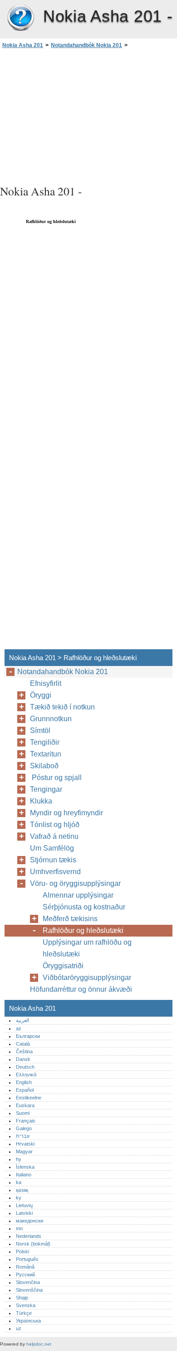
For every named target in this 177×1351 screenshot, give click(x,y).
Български (28, 1036)
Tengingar (46, 789)
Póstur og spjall (57, 777)
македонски (29, 1220)
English (24, 1082)
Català (23, 1044)
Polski (22, 1251)
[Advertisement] (88, 115)
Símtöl (40, 730)
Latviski (24, 1213)
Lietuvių (24, 1205)
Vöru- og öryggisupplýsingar (75, 883)
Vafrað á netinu (54, 836)
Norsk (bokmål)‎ (33, 1243)
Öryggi (40, 695)
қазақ (22, 1190)
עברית (23, 1136)
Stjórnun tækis (53, 860)
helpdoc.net (38, 1343)
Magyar (24, 1151)
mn (19, 1228)
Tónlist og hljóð (54, 824)
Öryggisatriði (63, 966)
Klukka (41, 801)
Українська (28, 1320)
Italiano (23, 1174)
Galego (24, 1128)
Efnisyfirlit (45, 683)
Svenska (25, 1305)
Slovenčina (28, 1282)
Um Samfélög (52, 848)
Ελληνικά (26, 1074)
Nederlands (28, 1236)
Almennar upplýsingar (78, 895)
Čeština (24, 1051)
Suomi (23, 1113)
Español (25, 1090)
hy (18, 1159)
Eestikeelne (28, 1097)
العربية (22, 1020)
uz (18, 1328)
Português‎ (27, 1259)
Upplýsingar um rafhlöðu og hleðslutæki (87, 948)
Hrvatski (25, 1143)
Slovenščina (29, 1290)
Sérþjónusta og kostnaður (84, 907)
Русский (25, 1274)
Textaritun (45, 754)
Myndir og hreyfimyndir (66, 813)
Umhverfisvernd (55, 871)
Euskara (25, 1105)
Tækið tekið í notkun (62, 707)
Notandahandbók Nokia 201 (86, 45)
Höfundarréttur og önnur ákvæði (81, 989)
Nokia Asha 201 (20, 18)
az (18, 1028)
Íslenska (25, 1167)
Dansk (23, 1059)
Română (25, 1267)
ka (18, 1182)
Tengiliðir (44, 742)
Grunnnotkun (51, 719)
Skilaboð (44, 766)
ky (18, 1197)
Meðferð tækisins (70, 919)
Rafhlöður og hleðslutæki (83, 930)
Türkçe (24, 1313)
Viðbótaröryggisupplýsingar (87, 977)
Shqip (22, 1297)
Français (25, 1120)
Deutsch (25, 1067)
